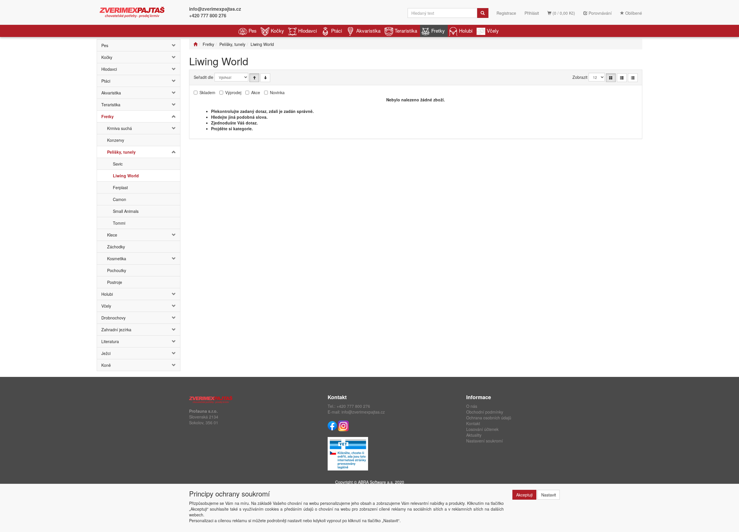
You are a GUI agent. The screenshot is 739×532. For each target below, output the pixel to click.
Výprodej (233, 92)
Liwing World (126, 175)
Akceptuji (524, 495)
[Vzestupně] (254, 77)
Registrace (506, 13)
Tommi (119, 223)
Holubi (466, 30)
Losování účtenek (482, 429)
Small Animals (126, 211)
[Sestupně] (265, 77)
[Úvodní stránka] (195, 44)
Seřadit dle (203, 77)
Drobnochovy (113, 318)
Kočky (277, 30)
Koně (106, 365)
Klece (112, 235)
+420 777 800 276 (207, 15)
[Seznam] (622, 77)
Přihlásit (532, 13)
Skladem (207, 92)
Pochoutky (116, 270)
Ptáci (336, 30)
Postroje (114, 282)
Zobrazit (579, 77)
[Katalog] (611, 77)
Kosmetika (116, 258)
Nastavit (548, 495)
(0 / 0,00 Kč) (563, 13)
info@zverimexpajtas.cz (215, 8)
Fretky (438, 30)
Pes (253, 30)
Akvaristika (368, 30)
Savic (118, 164)
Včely (493, 30)
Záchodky (116, 247)
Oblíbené (633, 13)
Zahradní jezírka (116, 329)
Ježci (106, 353)
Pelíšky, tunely (121, 152)
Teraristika (406, 30)
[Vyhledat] (482, 13)
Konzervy (115, 140)
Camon (119, 199)
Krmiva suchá (119, 128)
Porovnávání (599, 13)
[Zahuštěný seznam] (633, 77)
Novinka (277, 92)
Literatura (110, 341)
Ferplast (120, 187)
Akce (255, 92)
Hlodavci (307, 30)
